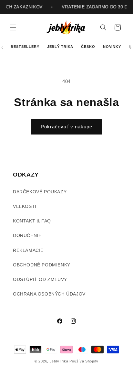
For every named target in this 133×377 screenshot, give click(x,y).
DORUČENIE (27, 235)
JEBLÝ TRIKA (60, 46)
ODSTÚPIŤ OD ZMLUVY (40, 279)
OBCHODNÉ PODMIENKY (41, 264)
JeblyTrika (59, 361)
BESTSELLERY (25, 46)
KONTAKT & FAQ (32, 220)
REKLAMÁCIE (28, 250)
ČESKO (88, 46)
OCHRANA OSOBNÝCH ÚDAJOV (49, 293)
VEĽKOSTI (24, 206)
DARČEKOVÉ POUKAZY (39, 191)
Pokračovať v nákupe (66, 126)
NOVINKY (112, 46)
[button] (13, 27)
